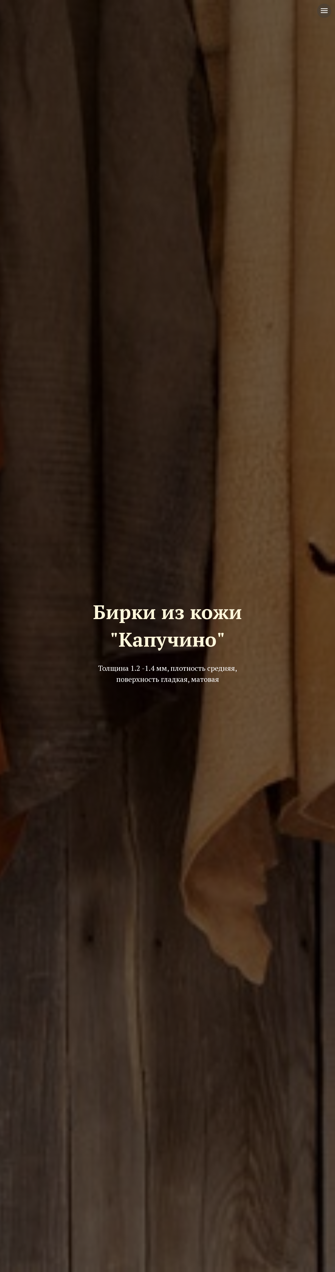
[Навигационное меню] (324, 10)
